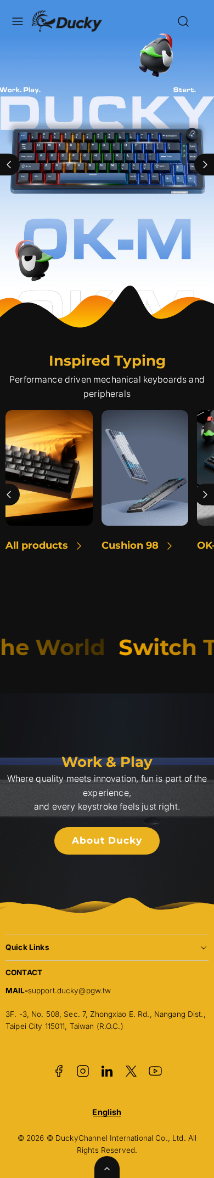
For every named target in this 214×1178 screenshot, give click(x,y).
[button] (17, 21)
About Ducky (107, 840)
